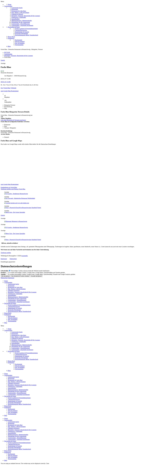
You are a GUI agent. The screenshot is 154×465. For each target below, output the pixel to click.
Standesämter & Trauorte (15, 308)
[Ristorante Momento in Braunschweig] (15, 221)
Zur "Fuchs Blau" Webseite (8, 88)
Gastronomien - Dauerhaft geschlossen (19, 302)
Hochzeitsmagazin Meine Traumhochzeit (19, 311)
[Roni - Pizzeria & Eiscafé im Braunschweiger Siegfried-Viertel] (22, 207)
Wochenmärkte (12, 321)
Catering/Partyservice (14, 306)
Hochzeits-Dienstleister (14, 310)
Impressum (4, 259)
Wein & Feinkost (12, 318)
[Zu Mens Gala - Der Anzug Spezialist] (14, 212)
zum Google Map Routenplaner (10, 91)
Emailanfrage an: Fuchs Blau (9, 187)
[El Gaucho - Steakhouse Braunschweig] (16, 193)
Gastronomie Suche (13, 284)
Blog (5, 322)
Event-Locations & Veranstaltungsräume (19, 305)
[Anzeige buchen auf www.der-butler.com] (16, 203)
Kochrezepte (11, 316)
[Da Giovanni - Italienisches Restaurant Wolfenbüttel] (19, 198)
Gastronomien (8, 282)
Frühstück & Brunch (13, 290)
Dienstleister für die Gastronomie (17, 298)
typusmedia (24, 256)
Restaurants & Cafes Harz (15, 287)
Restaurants (11, 285)
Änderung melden (6, 252)
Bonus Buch (7, 313)
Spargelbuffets (12, 295)
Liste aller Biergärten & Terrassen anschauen (13, 120)
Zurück (3, 60)
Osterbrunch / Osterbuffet (15, 294)
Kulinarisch (7, 314)
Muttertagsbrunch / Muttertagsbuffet (18, 297)
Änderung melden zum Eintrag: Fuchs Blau (13, 189)
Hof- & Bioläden (12, 319)
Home (6, 281)
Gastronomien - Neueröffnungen (17, 300)
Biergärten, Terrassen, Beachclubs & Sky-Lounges (22, 292)
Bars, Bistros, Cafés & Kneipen (17, 289)
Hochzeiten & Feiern (10, 303)
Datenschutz (13, 259)
